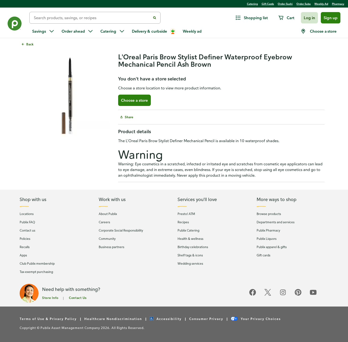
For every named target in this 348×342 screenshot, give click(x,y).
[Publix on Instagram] (283, 295)
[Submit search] (154, 18)
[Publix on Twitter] (268, 295)
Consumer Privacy (206, 319)
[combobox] (92, 18)
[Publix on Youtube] (313, 295)
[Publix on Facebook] (252, 295)
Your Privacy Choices (260, 319)
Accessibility (168, 319)
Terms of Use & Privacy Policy (48, 319)
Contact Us (78, 298)
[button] (309, 17)
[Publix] (15, 24)
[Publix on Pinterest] (298, 295)
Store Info (50, 298)
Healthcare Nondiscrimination (113, 319)
